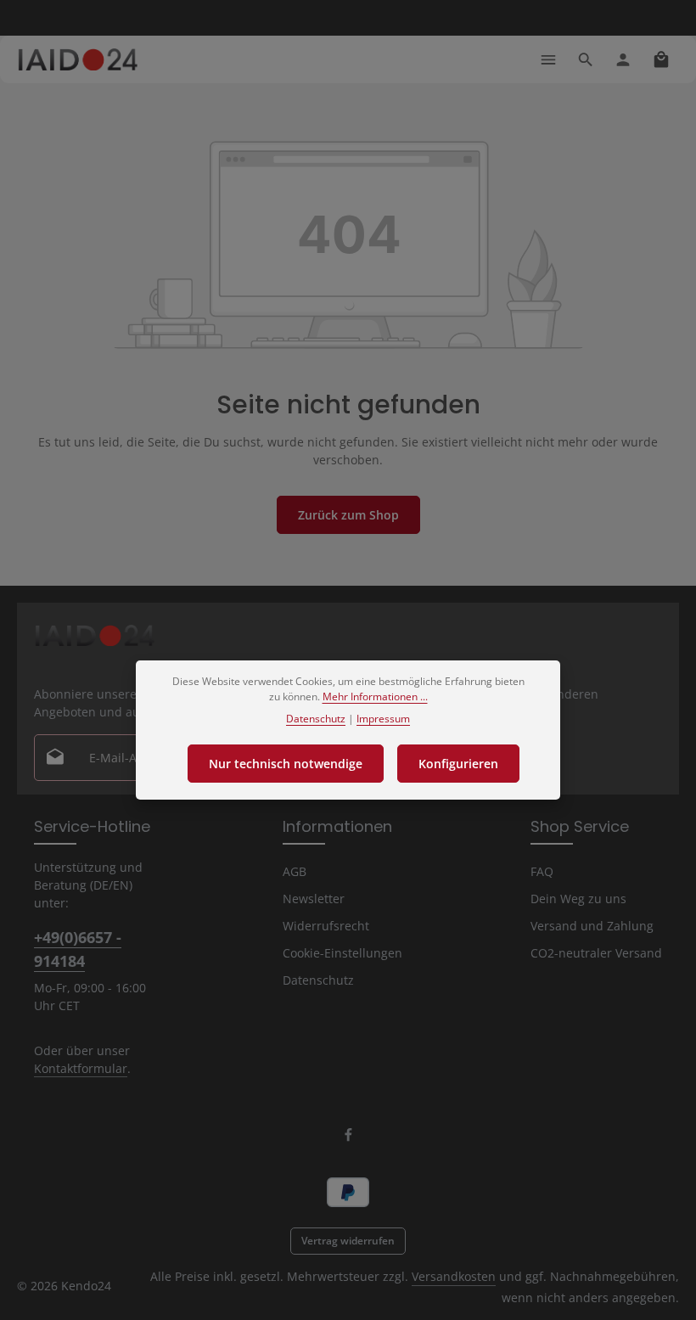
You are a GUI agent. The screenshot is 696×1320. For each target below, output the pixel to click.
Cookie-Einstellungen (342, 953)
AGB (294, 871)
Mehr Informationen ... (375, 696)
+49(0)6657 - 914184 (77, 948)
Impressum (383, 718)
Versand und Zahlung (592, 926)
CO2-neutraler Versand (596, 953)
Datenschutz (318, 980)
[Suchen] (586, 59)
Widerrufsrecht (326, 926)
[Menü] (548, 59)
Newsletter (314, 898)
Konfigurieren (458, 763)
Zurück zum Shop (348, 515)
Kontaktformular (80, 1068)
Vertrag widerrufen (348, 1240)
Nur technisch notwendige (285, 763)
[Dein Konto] (623, 59)
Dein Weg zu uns (578, 898)
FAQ (541, 871)
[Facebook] (348, 1138)
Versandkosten (454, 1276)
